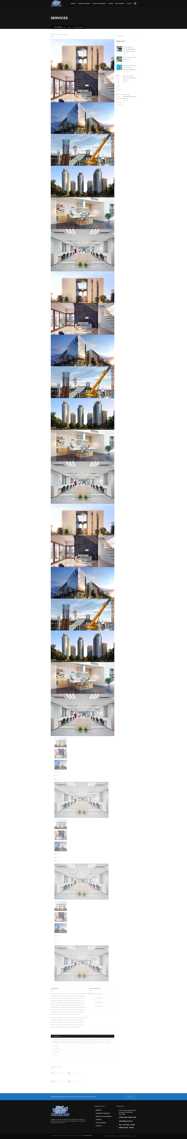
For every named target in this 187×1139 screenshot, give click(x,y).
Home (64, 27)
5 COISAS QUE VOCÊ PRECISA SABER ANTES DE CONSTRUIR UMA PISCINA (129, 49)
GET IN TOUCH (131, 1096)
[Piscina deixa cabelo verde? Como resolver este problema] (119, 83)
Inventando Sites (87, 1135)
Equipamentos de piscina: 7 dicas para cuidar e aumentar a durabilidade (129, 67)
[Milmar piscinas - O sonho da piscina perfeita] (56, 3)
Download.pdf (98, 1002)
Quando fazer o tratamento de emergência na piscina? (129, 96)
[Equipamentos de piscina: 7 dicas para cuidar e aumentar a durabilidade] (119, 67)
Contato (99, 1126)
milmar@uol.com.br (126, 1121)
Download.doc (98, 998)
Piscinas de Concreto (103, 1113)
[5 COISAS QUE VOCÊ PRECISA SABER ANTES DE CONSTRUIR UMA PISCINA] (119, 49)
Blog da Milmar (101, 1122)
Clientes (98, 1119)
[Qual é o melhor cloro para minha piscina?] (119, 59)
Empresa (98, 1110)
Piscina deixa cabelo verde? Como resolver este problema (129, 78)
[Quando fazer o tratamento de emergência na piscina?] (119, 99)
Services (69, 27)
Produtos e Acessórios (103, 1116)
